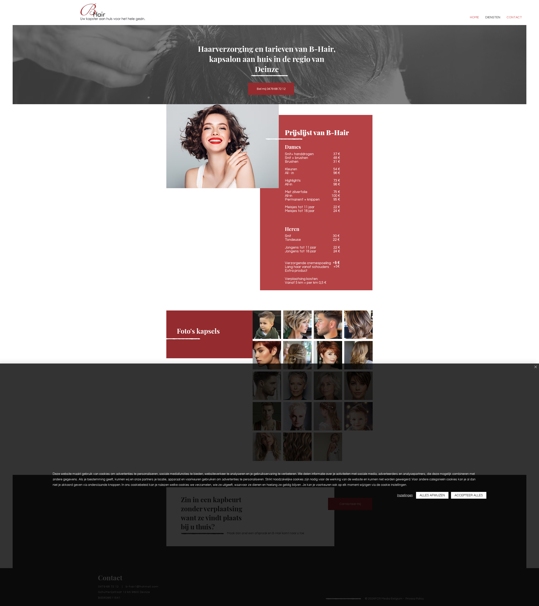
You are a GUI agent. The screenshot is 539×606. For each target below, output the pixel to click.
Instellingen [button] (405, 495)
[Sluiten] (535, 367)
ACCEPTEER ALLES (469, 495)
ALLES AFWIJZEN (432, 495)
